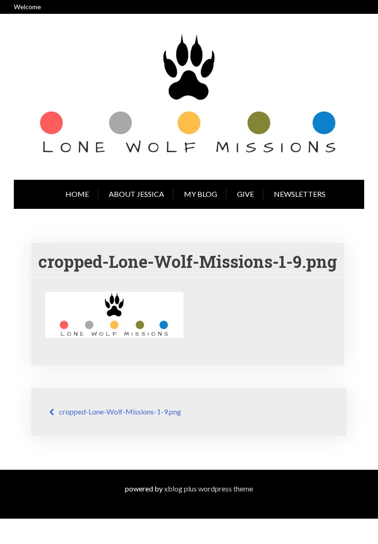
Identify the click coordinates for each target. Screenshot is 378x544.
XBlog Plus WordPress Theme (208, 488)
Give (245, 193)
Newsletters (299, 193)
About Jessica (136, 193)
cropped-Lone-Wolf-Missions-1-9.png (120, 411)
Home (77, 193)
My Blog (200, 193)
